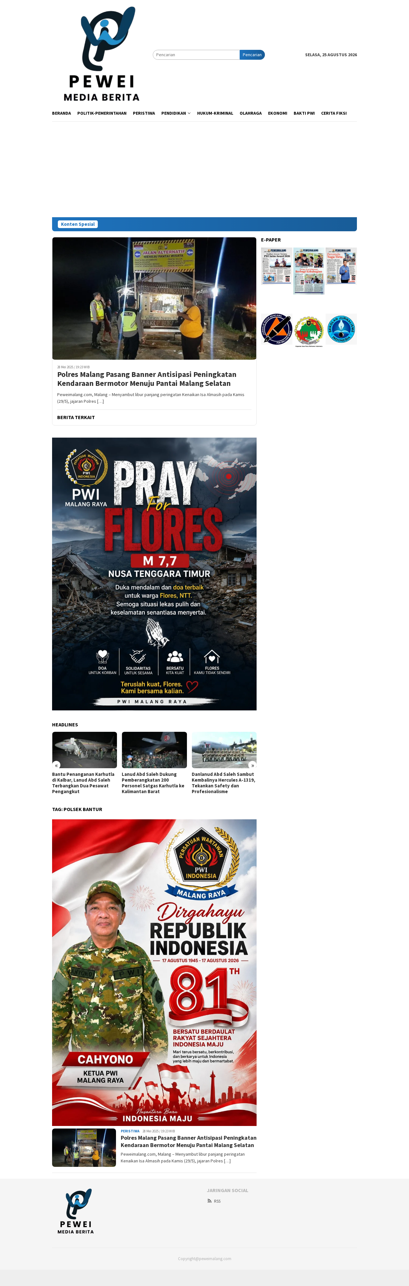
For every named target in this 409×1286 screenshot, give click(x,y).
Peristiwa (130, 1131)
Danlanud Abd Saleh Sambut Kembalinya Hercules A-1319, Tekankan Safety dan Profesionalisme (223, 782)
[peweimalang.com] (102, 54)
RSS (217, 1201)
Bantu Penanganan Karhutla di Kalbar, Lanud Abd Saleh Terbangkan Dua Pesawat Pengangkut (83, 782)
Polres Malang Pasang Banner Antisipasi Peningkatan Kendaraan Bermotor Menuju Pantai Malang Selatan (146, 379)
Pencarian (252, 54)
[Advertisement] (204, 169)
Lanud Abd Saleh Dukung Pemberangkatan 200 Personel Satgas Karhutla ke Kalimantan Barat (153, 782)
